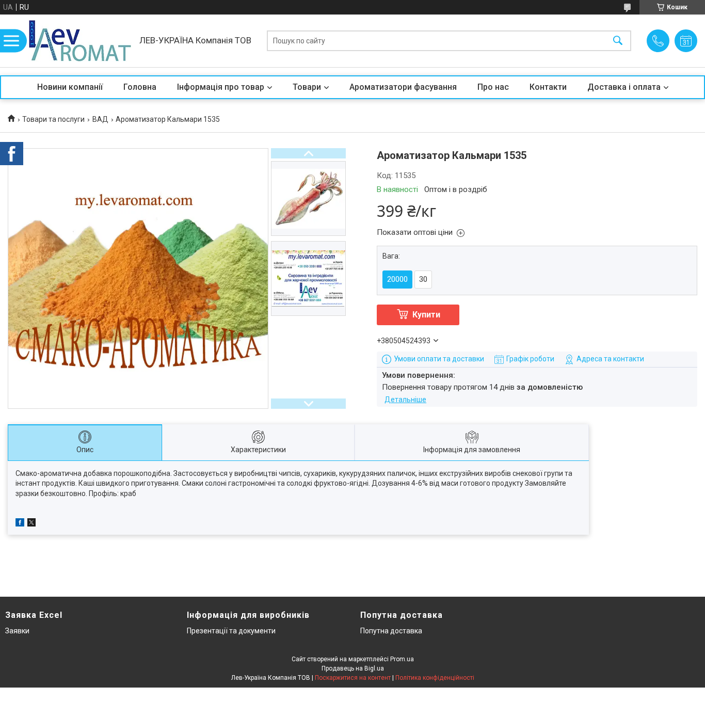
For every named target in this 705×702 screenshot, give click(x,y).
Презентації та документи (231, 631)
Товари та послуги (53, 119)
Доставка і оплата (624, 87)
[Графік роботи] (686, 40)
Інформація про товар (220, 87)
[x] (31, 524)
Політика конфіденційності (434, 677)
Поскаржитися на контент (353, 677)
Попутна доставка (391, 631)
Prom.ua (402, 659)
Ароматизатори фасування (403, 87)
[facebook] (19, 524)
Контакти (548, 87)
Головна (139, 87)
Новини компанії (70, 87)
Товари (307, 87)
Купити (426, 315)
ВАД (100, 119)
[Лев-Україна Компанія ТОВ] (80, 41)
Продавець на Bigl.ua (353, 668)
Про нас (493, 87)
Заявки (17, 631)
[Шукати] (617, 41)
